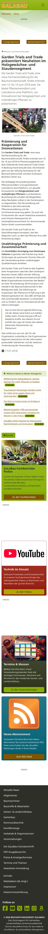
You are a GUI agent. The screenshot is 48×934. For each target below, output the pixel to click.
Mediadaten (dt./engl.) (16, 881)
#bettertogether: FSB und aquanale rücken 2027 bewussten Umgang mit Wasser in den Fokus (21, 412)
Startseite (6, 13)
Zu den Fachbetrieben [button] (24, 496)
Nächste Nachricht (36, 42)
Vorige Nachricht (11, 42)
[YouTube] (12, 908)
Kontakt (8, 875)
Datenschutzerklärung (16, 892)
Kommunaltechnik (14, 822)
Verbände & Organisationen (19, 833)
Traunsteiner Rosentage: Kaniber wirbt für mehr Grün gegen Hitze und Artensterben (22, 393)
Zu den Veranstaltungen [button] (24, 689)
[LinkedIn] (27, 908)
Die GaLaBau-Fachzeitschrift (19, 846)
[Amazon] (41, 908)
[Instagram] (34, 908)
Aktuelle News (11, 789)
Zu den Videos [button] (24, 591)
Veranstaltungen (13, 838)
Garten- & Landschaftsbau (18, 811)
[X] (19, 908)
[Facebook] (5, 908)
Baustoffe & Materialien (16, 806)
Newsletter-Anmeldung (16, 868)
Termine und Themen (15, 862)
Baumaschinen (12, 800)
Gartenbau (9, 817)
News (16, 13)
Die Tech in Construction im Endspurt (22, 401)
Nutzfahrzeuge (11, 828)
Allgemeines (10, 795)
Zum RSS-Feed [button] (24, 756)
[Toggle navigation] (42, 4)
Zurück (9, 435)
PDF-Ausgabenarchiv (15, 851)
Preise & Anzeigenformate (18, 857)
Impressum (10, 886)
